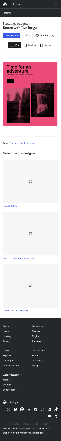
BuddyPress (10, 389)
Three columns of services (15, 310)
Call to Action (27, 143)
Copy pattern (11, 35)
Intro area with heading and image (19, 258)
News (6, 331)
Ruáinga (14, 402)
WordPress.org (47, 35)
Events (35, 355)
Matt (7, 379)
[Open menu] (56, 4)
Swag (36, 365)
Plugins (35, 336)
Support (7, 355)
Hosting (7, 336)
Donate (37, 360)
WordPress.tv (11, 365)
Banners (14, 143)
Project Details (10, 206)
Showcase (37, 326)
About (6, 326)
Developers (9, 360)
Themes (36, 331)
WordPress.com (12, 374)
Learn (6, 350)
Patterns (7, 13)
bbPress (8, 384)
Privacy (7, 341)
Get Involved (39, 350)
